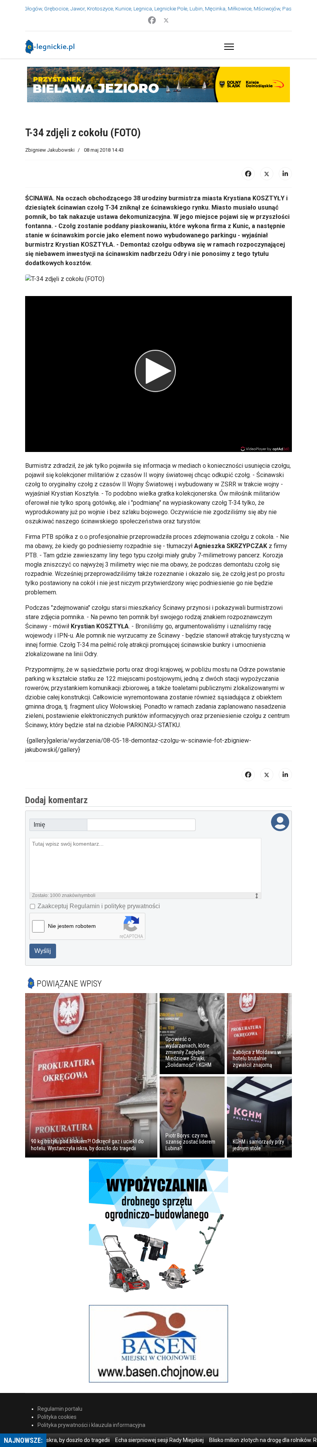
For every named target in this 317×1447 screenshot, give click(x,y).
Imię (39, 824)
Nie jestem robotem (72, 926)
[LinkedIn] (285, 173)
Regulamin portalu (59, 1409)
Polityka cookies (57, 1417)
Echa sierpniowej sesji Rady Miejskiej (142, 1440)
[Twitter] (166, 20)
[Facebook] (152, 20)
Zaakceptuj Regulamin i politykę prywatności (98, 906)
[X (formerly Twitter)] (266, 173)
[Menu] (227, 46)
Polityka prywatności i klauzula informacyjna (91, 1425)
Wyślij (42, 951)
